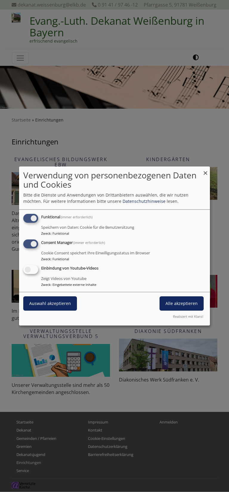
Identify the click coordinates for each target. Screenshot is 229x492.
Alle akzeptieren (181, 303)
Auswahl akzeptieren (50, 303)
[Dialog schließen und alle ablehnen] (205, 170)
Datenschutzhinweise (144, 201)
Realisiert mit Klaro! (188, 316)
